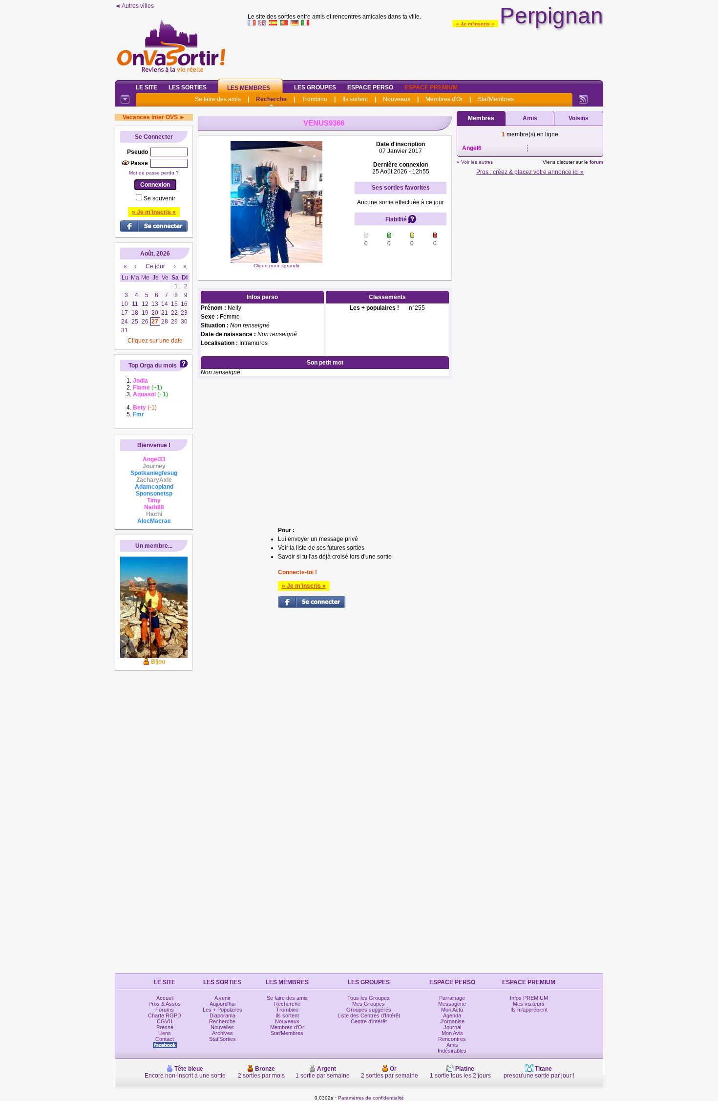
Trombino (314, 99)
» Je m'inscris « (475, 23)
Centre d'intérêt (369, 1021)
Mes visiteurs (529, 1004)
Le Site (146, 87)
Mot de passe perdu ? (154, 172)
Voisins (579, 118)
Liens (164, 1033)
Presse (164, 1027)
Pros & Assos (164, 1004)
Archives (222, 1033)
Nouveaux (396, 99)
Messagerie (452, 1004)
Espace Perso (370, 87)
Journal (452, 1027)
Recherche (271, 99)
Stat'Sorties (222, 1039)
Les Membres (248, 88)
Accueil (164, 998)
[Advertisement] (425, 51)
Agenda (452, 1015)
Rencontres (452, 1039)
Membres (481, 118)
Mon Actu (452, 1010)
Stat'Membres (496, 99)
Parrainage (452, 998)
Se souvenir (159, 198)
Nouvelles (222, 1027)
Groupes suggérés (368, 1010)
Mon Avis (452, 1033)
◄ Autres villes (134, 5)
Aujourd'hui (222, 1004)
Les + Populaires (222, 1010)
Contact (164, 1039)
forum (596, 162)
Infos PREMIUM (529, 998)
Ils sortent (355, 99)
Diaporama (222, 1015)
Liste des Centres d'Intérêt (369, 1015)
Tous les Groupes (368, 998)
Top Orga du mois (152, 365)
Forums (164, 1010)
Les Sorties (188, 87)
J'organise (452, 1021)
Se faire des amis (218, 99)
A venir (222, 998)
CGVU (164, 1021)
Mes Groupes (368, 1004)
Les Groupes (315, 87)
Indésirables (452, 1051)
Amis (530, 118)
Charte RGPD (164, 1015)
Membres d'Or (444, 99)
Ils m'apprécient (529, 1010)
